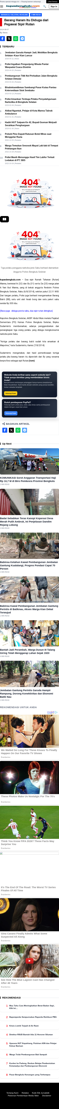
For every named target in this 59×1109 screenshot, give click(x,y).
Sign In (54, 6)
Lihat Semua (52, 2)
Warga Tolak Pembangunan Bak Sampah (28, 1054)
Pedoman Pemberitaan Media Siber (23, 1095)
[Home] (23, 6)
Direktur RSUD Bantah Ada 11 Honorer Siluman (31, 1034)
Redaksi (25, 1093)
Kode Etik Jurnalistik (40, 1093)
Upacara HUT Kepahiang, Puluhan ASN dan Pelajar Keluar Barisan (33, 1044)
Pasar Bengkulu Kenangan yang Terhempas (29, 1075)
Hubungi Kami (10, 393)
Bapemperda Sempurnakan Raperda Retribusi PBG (33, 1017)
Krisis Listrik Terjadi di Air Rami (24, 1026)
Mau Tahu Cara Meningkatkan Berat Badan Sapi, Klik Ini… (31, 1007)
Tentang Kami (12, 1093)
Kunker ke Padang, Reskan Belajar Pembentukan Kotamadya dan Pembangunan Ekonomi (32, 1064)
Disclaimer (46, 1095)
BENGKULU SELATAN (10, 15)
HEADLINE (23, 15)
